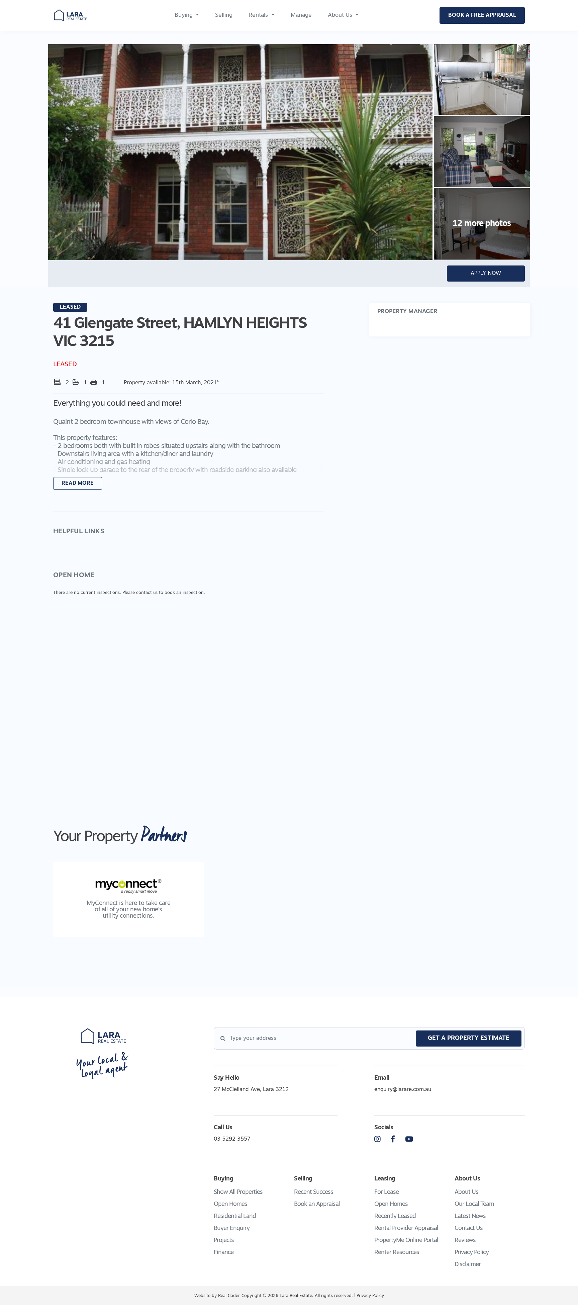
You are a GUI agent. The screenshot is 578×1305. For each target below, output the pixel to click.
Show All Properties (238, 1192)
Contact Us (469, 1229)
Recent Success (313, 1192)
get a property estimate (468, 1038)
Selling (223, 15)
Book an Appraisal (317, 1205)
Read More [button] (78, 483)
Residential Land (235, 1217)
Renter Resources (396, 1253)
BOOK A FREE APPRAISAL (482, 15)
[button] (188, 445)
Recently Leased (395, 1217)
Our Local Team (474, 1205)
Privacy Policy (472, 1253)
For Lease (386, 1192)
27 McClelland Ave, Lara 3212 (251, 1089)
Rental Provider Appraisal (406, 1229)
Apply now (486, 273)
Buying (184, 15)
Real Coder (229, 1296)
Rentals (258, 15)
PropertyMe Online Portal (406, 1241)
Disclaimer (468, 1265)
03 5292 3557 (232, 1139)
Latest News (470, 1217)
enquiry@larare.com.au (402, 1089)
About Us (340, 15)
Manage (301, 15)
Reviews (465, 1241)
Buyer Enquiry (232, 1229)
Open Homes (230, 1205)
